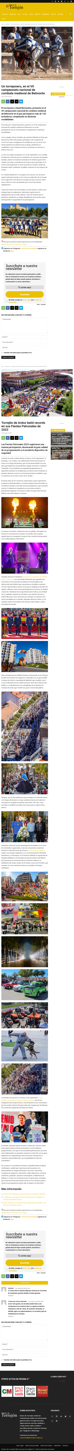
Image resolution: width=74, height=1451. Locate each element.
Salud (31, 14)
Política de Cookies (46, 1445)
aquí (11, 251)
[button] (70, 14)
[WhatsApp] (68, 1)
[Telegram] (61, 1)
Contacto (65, 1445)
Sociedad (60, 14)
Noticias (5, 14)
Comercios (12, 14)
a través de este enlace (28, 248)
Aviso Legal (27, 300)
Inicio (2, 24)
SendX (43, 304)
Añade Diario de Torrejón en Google (14, 244)
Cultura (24, 14)
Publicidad (57, 1445)
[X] (64, 1)
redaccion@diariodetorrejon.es (31, 1438)
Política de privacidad (32, 1445)
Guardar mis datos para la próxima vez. (18, 352)
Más (3, 18)
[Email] (16, 101)
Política (53, 14)
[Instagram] (55, 1)
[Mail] (58, 1)
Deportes (37, 14)
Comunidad (45, 14)
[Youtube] (71, 1)
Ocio (19, 14)
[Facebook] (52, 1)
